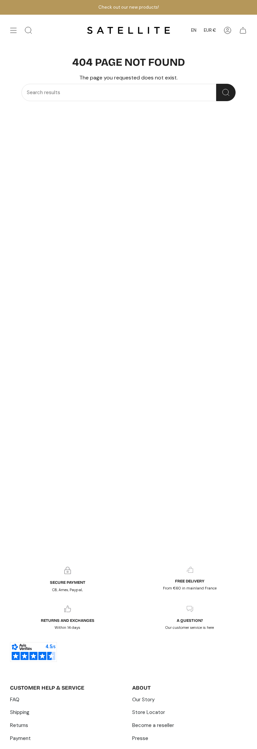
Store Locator (148, 712)
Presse (140, 738)
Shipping (19, 712)
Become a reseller (153, 725)
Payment (20, 738)
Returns (19, 725)
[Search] (226, 92)
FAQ (14, 699)
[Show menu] (13, 30)
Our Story (143, 699)
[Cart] (243, 30)
